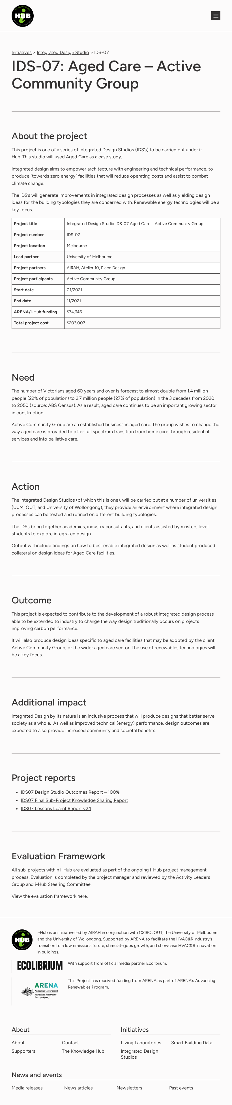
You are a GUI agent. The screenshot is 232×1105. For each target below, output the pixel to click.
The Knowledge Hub (83, 1051)
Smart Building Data (191, 1042)
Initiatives (22, 52)
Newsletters (129, 1088)
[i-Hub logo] (107, 16)
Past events (181, 1088)
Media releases (27, 1088)
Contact (70, 1042)
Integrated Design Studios (139, 1054)
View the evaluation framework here (49, 896)
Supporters (23, 1051)
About (18, 1042)
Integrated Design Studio (63, 52)
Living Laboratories (141, 1042)
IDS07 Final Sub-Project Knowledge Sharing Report (74, 800)
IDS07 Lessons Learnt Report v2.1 (56, 808)
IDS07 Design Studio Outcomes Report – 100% (70, 792)
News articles (78, 1088)
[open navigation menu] (215, 15)
